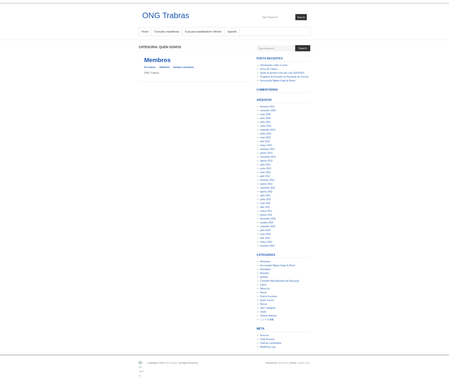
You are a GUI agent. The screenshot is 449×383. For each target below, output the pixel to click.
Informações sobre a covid (273, 65)
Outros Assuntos (268, 296)
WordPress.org (267, 347)
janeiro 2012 (266, 184)
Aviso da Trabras (268, 69)
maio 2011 (265, 203)
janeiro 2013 (266, 153)
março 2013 (266, 145)
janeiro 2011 (266, 214)
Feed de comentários (271, 343)
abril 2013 (265, 141)
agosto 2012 (266, 160)
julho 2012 (265, 164)
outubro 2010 (266, 222)
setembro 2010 (267, 226)
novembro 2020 (268, 110)
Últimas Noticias (268, 315)
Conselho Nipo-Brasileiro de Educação (279, 281)
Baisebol (264, 273)
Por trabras (150, 67)
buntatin (264, 277)
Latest (263, 284)
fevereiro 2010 (267, 245)
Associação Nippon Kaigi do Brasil (277, 80)
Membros (157, 60)
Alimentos (265, 261)
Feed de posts (267, 339)
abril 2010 (265, 238)
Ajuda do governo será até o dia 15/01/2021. (282, 73)
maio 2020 (265, 114)
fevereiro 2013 (267, 149)
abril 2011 (265, 207)
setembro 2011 (267, 187)
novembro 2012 (268, 156)
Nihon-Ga (265, 288)
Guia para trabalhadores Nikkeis (203, 31)
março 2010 (266, 242)
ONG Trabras (165, 15)
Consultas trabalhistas (166, 31)
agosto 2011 (266, 191)
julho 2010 (265, 230)
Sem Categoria (267, 308)
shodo (263, 311)
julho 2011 (265, 195)
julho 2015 (265, 122)
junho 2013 (265, 133)
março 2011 (266, 211)
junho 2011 (265, 199)
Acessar (264, 335)
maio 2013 (265, 137)
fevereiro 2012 (267, 180)
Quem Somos (267, 300)
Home (145, 31)
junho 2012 (265, 168)
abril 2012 (265, 176)
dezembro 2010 (268, 218)
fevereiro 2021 (267, 106)
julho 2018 (265, 118)
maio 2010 (265, 234)
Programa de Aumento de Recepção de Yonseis (284, 76)
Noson (263, 292)
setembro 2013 (267, 129)
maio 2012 (265, 172)
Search (301, 17)
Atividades (265, 269)
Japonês (232, 31)
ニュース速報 (267, 319)
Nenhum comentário (183, 67)
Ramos (263, 304)
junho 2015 (265, 126)
